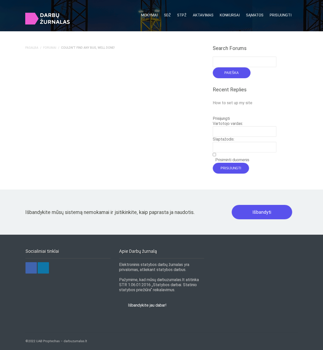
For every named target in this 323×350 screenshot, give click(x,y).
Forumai (49, 47)
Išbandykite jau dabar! (147, 305)
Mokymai (149, 15)
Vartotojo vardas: (228, 123)
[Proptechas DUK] (49, 18)
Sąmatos (254, 15)
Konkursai (230, 15)
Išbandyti (261, 212)
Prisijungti (280, 15)
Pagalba (31, 47)
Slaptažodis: (223, 139)
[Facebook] (31, 268)
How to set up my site (232, 102)
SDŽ (167, 15)
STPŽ (181, 15)
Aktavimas (203, 15)
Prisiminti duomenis (232, 159)
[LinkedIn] (43, 268)
